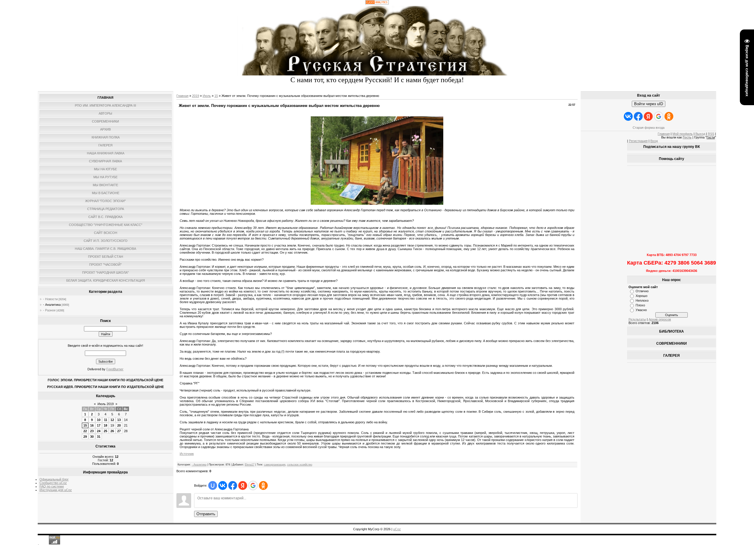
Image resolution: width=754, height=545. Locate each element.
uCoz (397, 529)
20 (119, 425)
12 (112, 420)
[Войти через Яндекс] (242, 485)
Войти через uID (648, 104)
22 (85, 431)
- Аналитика (52, 304)
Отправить (205, 514)
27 (119, 431)
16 (92, 425)
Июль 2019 (105, 404)
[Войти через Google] (253, 485)
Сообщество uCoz (53, 483)
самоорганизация (274, 464)
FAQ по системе (51, 486)
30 (92, 436)
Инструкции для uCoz (55, 490)
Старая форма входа (648, 127)
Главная (182, 96)
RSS (711, 134)
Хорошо (641, 296)
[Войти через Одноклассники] (263, 485)
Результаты (637, 319)
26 (112, 431)
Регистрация (638, 141)
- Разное (49, 310)
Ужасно (641, 310)
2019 (195, 96)
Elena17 (249, 464)
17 (98, 425)
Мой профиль (682, 134)
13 (119, 420)
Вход (654, 141)
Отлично (642, 291)
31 (98, 436)
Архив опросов (660, 319)
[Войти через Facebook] (232, 485)
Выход (700, 134)
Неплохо (642, 300)
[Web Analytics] (377, 3)
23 (92, 431)
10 (98, 420)
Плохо (640, 305)
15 (85, 425)
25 (105, 431)
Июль (207, 96)
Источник (187, 453)
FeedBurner (114, 369)
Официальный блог (54, 479)
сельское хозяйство (299, 464)
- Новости (50, 299)
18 (105, 425)
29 (85, 436)
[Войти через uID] (212, 485)
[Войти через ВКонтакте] (222, 485)
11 (105, 420)
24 (98, 431)
